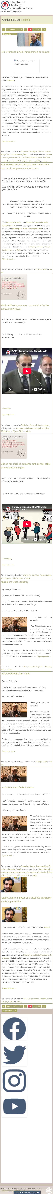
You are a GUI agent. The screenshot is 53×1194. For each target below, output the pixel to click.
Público (10, 80)
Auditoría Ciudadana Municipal (20, 158)
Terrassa (39, 247)
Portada (18, 869)
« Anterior (11, 30)
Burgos (32, 247)
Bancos (32, 866)
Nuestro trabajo (43, 425)
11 (34, 30)
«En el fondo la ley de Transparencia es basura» (25, 52)
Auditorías (25, 152)
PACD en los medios (14, 155)
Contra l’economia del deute (15, 673)
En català (6, 409)
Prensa (25, 155)
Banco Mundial (44, 869)
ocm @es (12, 161)
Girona (47, 247)
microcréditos (31, 872)
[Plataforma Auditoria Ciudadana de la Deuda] (5, 9)
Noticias (41, 152)
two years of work (13, 222)
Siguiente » (7, 1010)
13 (44, 30)
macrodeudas (20, 872)
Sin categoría (6, 578)
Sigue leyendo (9, 141)
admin (26, 19)
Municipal (33, 152)
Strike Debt (11, 875)
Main (25, 667)
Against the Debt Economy (14, 582)
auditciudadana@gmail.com (13, 1191)
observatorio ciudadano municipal (28, 428)
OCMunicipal (21, 161)
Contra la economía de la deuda (17, 787)
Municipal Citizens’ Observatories (27, 229)
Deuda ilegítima (42, 866)
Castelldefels (7, 250)
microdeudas (41, 872)
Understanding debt (35, 667)
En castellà (6, 559)
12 (39, 30)
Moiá (18, 250)
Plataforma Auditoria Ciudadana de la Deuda (21, 7)
